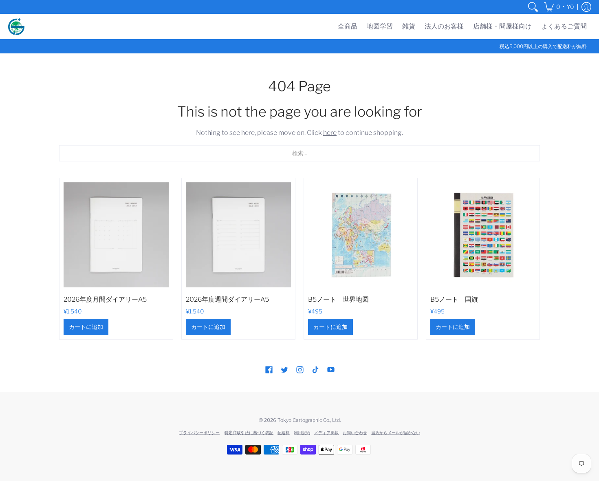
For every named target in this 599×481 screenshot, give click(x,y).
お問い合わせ (355, 432)
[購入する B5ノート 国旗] (482, 234)
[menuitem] (533, 7)
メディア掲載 (326, 432)
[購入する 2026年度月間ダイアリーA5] (116, 234)
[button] (559, 7)
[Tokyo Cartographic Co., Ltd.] (16, 26)
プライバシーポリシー (199, 432)
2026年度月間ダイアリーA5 (105, 299)
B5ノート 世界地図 (338, 299)
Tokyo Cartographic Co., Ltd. (309, 420)
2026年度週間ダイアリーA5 (227, 299)
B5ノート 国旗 (454, 299)
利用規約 (302, 432)
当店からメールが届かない (395, 432)
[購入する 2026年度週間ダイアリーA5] (238, 234)
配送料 (283, 432)
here (330, 133)
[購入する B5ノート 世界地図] (360, 234)
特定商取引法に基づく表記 (249, 432)
